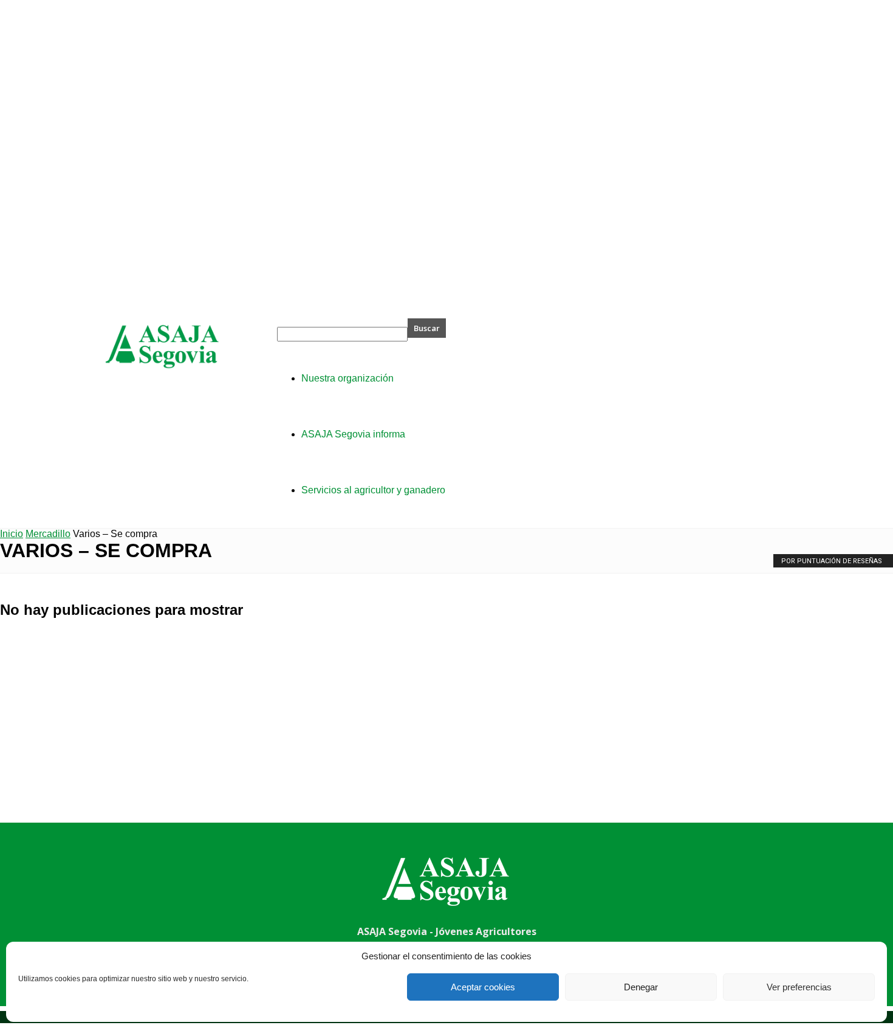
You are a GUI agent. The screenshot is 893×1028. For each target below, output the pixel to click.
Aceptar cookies (483, 987)
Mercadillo (48, 534)
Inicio (11, 534)
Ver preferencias (799, 987)
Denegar (641, 987)
